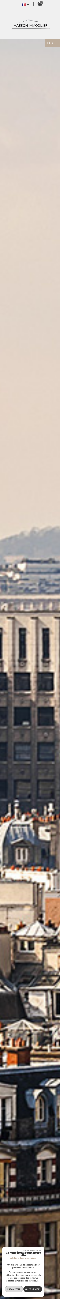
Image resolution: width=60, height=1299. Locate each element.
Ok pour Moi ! (32, 1289)
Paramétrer (13, 1289)
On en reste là (30, 1250)
